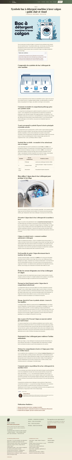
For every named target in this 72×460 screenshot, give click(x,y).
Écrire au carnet (51, 427)
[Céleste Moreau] (20, 397)
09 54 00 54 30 (21, 433)
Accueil (39, 1)
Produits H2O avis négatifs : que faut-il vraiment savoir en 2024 (31, 410)
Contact (60, 1)
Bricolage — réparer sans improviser (35, 425)
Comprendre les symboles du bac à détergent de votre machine (31, 55)
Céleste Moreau (26, 393)
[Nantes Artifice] (10, 2)
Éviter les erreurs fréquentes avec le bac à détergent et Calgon (31, 58)
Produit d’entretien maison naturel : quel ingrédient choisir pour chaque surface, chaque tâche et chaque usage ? (17, 445)
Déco (51, 1)
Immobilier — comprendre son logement (36, 419)
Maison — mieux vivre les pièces (34, 421)
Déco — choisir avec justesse (34, 423)
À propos (19, 391)
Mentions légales (51, 440)
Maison (47, 1)
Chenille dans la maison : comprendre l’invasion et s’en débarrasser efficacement (35, 408)
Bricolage (54, 1)
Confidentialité (50, 442)
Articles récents (24, 391)
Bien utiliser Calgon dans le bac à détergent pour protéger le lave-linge (32, 56)
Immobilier (43, 1)
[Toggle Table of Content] (45, 53)
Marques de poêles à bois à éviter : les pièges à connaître (30, 407)
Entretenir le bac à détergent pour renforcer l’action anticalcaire (31, 59)
